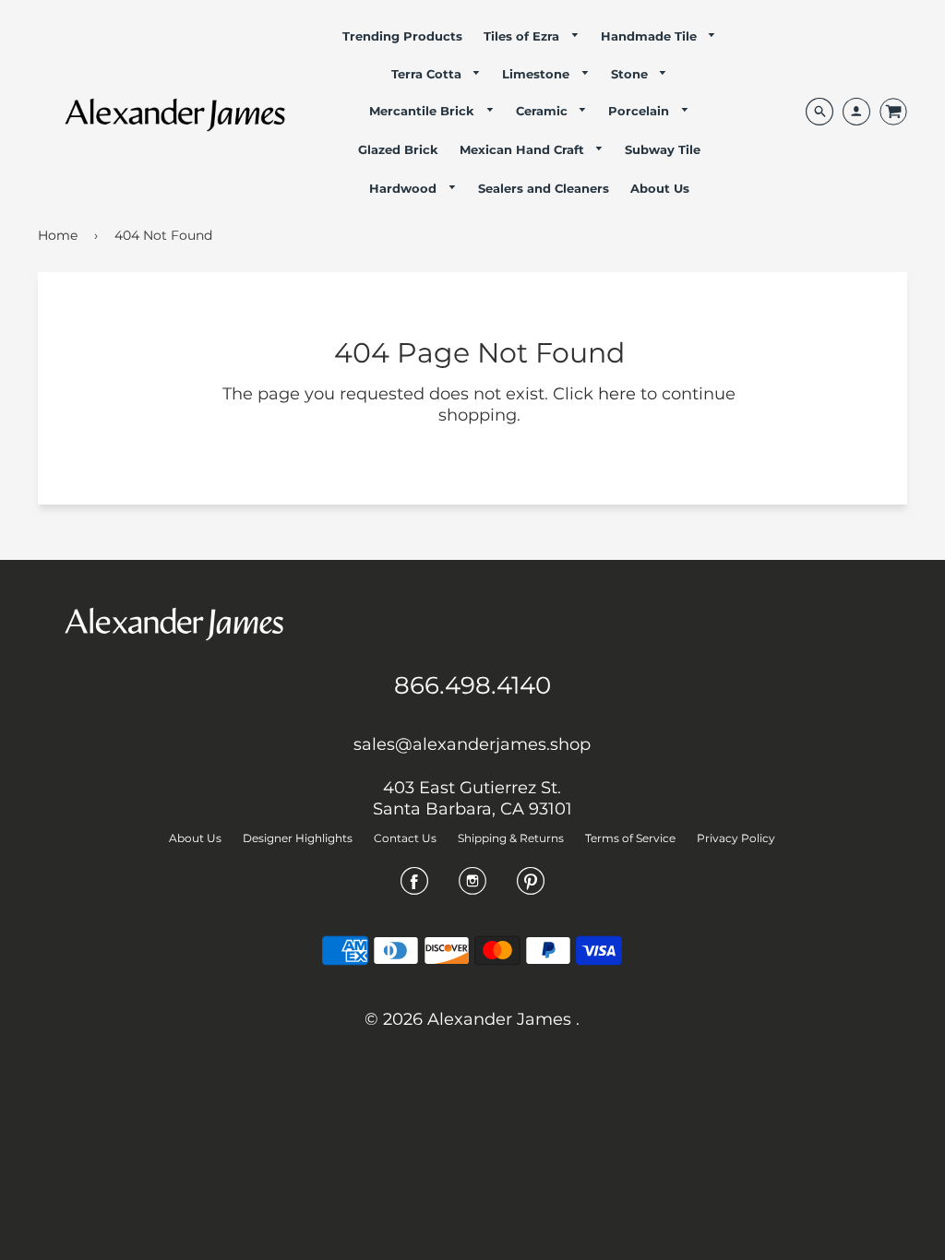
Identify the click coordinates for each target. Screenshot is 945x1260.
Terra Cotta (428, 73)
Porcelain (640, 110)
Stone (631, 73)
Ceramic (543, 110)
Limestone (537, 73)
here (617, 394)
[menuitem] (402, 35)
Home (58, 235)
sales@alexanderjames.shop (472, 744)
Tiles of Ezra (523, 36)
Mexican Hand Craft (524, 149)
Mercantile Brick (423, 110)
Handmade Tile (650, 36)
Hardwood (404, 188)
